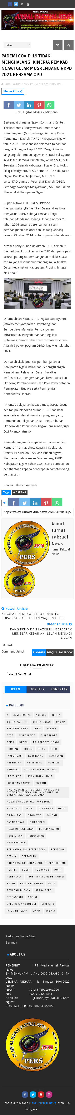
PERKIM (12, 856)
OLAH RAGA (46, 808)
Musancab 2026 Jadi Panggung (29, 801)
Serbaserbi (15, 897)
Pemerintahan (49, 829)
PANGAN (51, 815)
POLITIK (12, 869)
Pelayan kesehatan (20, 829)
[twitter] (16, 4)
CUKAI (37, 728)
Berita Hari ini (17, 721)
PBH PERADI (37, 822)
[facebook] (10, 4)
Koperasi (54, 762)
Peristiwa (58, 849)
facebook (65, 652)
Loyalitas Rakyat (19, 783)
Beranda (11, 942)
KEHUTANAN (36, 755)
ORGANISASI (15, 815)
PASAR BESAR (16, 822)
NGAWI (29, 808)
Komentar (59, 689)
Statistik (47, 904)
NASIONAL (13, 808)
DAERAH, (57, 84)
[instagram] (22, 4)
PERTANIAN (29, 856)
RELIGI (11, 883)
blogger (39, 652)
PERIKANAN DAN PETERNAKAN (26, 849)
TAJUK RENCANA (17, 910)
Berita (55, 715)
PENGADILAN (36, 835)
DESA (10, 735)
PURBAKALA (14, 876)
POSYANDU (42, 869)
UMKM (37, 910)
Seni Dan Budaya (18, 890)
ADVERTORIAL (22, 715)
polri (26, 869)
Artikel (41, 715)
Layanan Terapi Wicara (40, 769)
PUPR (57, 869)
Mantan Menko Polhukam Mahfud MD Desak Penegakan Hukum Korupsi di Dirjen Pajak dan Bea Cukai (33, 792)
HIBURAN (12, 749)
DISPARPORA (49, 735)
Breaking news (17, 728)
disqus (52, 652)
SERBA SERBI (44, 890)
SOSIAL (33, 897)
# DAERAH (19, 492)
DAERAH (51, 728)
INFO (54, 749)
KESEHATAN (14, 762)
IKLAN (15, 689)
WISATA (50, 910)
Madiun (41, 783)
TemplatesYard (43, 1110)
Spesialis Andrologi (21, 904)
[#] (40, 3)
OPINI (62, 808)
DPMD (10, 742)
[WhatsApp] (34, 3)
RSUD (51, 883)
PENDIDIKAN (15, 835)
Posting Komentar (19, 673)
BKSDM (61, 721)
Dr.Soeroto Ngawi (46, 742)
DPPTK (23, 742)
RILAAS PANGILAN (31, 883)
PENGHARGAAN (16, 842)
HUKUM (28, 749)
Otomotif (34, 815)
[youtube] (28, 4)
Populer (37, 689)
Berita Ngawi (42, 721)
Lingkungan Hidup (39, 776)
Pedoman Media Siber (20, 936)
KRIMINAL (13, 769)
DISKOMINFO (27, 735)
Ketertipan (34, 762)
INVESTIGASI (15, 755)
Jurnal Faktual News (42, 1103)
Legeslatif (14, 776)
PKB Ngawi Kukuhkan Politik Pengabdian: (36, 863)
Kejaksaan (56, 755)
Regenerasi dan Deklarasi (45, 876)
